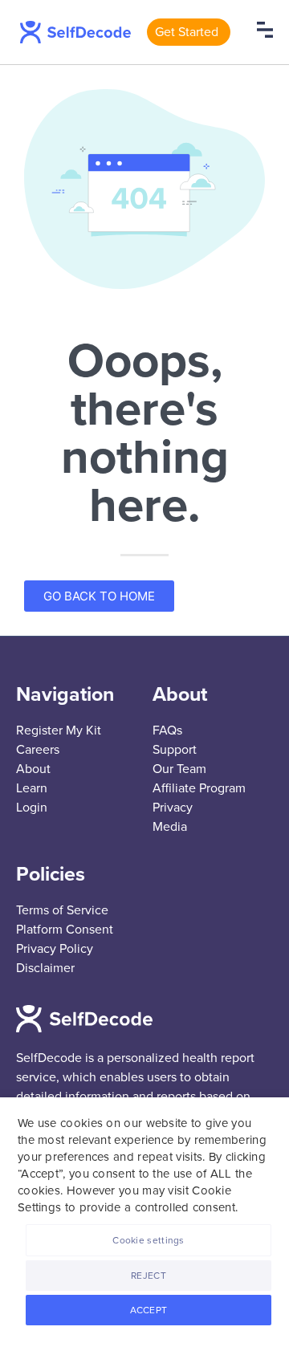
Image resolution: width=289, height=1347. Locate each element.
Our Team (179, 769)
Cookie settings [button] (148, 1240)
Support (175, 750)
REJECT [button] (148, 1275)
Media (170, 827)
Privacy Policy (54, 949)
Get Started (186, 32)
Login (31, 808)
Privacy (173, 808)
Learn (31, 788)
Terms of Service (62, 910)
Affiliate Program (199, 788)
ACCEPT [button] (149, 1310)
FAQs (167, 730)
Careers (37, 750)
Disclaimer (45, 968)
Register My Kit (58, 730)
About (33, 769)
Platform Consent (64, 930)
